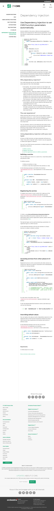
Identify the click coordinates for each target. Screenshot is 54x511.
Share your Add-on (7, 441)
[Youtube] (30, 492)
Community (5, 414)
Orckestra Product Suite (34, 405)
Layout (4, 423)
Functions (5, 427)
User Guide (5, 457)
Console (4, 430)
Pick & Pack (30, 430)
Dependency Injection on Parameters (9, 33)
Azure (4, 432)
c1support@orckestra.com (39, 504)
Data (4, 425)
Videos (4, 434)
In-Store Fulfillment (32, 429)
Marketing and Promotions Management (36, 414)
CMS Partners (5, 411)
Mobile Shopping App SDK (33, 420)
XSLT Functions (11, 22)
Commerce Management (33, 411)
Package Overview (6, 439)
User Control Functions (9, 19)
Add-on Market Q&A (7, 442)
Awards (29, 438)
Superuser (5, 455)
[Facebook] (20, 492)
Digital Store (31, 425)
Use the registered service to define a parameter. (35, 152)
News (29, 436)
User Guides (6, 446)
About (4, 416)
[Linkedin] (27, 492)
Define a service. (27, 148)
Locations (30, 439)
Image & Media (6, 451)
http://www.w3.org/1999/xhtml (39, 44)
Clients (4, 412)
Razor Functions (11, 14)
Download (7, 462)
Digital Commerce (32, 409)
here (29, 219)
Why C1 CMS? (5, 407)
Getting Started (6, 421)
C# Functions (12, 24)
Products (5, 409)
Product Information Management (35, 413)
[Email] (34, 492)
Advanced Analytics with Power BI (35, 421)
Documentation (7, 419)
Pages (4, 450)
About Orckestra (32, 434)
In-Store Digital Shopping (33, 427)
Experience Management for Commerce (36, 416)
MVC (15, 17)
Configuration (6, 428)
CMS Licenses (30, 508)
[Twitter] (23, 492)
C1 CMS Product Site (8, 405)
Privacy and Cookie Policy (36, 507)
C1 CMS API (13, 30)
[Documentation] (14, 6)
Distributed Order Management (34, 418)
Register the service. (28, 150)
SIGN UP (32, 481)
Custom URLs (12, 36)
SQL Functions (12, 27)
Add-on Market (6, 437)
